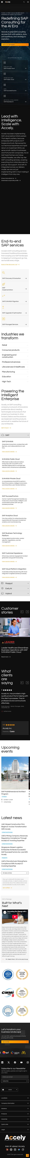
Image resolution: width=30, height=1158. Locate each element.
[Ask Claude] (7, 1149)
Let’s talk (27, 1155)
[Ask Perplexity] (15, 1149)
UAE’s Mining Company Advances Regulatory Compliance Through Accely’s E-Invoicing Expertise (14, 839)
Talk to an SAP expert (9, 44)
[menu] (28, 2)
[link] (2, 1062)
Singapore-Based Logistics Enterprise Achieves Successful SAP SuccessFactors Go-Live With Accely (14, 852)
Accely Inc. (7, 728)
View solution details (8, 451)
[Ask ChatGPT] (11, 1149)
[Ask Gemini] (19, 1149)
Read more (4, 657)
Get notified (6, 887)
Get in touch (5, 427)
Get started (6, 1041)
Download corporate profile (9, 180)
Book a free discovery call (9, 264)
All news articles (7, 873)
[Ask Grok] (23, 1149)
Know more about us (7, 178)
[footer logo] (15, 1140)
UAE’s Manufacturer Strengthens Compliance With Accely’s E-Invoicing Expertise (14, 865)
